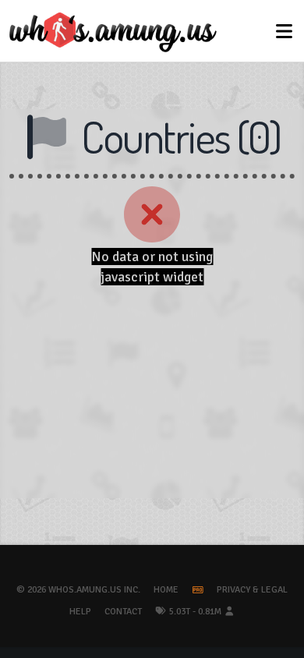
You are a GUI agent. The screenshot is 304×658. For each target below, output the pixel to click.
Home (166, 590)
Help (80, 611)
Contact (123, 611)
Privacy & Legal (252, 590)
